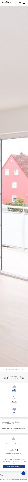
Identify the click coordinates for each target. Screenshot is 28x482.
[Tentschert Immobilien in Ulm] (11, 3)
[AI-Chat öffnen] (23, 473)
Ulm (20, 461)
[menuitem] (24, 3)
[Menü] (24, 3)
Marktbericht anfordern (14, 466)
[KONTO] (18, 3)
